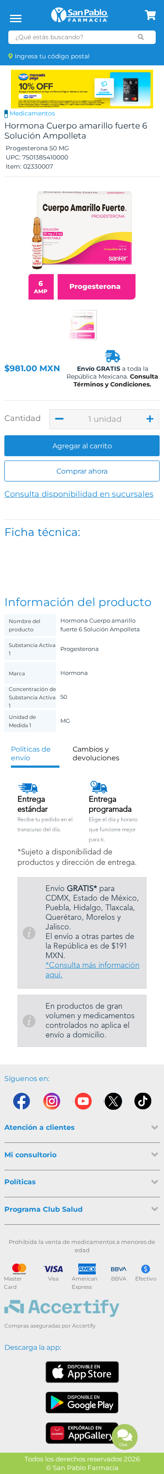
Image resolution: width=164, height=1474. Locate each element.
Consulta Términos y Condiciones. (115, 380)
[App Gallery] (82, 1433)
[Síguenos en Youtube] (82, 1103)
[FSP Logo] (79, 17)
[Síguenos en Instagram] (51, 1103)
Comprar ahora (82, 471)
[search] (141, 37)
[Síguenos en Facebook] (21, 1103)
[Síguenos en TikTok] (143, 1103)
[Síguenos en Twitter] (112, 1103)
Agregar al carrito (82, 446)
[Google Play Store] (82, 1402)
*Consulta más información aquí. (92, 970)
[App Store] (82, 1372)
